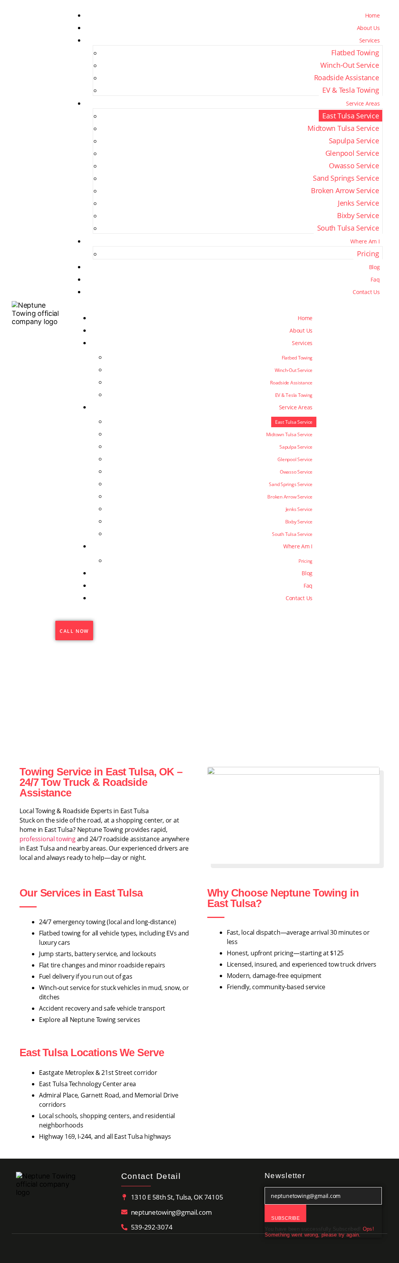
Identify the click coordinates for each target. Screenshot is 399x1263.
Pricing (368, 253)
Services (369, 40)
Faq (375, 279)
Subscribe (285, 1218)
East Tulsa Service (350, 115)
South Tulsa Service (348, 228)
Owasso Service (354, 165)
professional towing (47, 839)
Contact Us (366, 292)
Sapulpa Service (354, 140)
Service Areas (363, 103)
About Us (368, 28)
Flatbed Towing (355, 52)
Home (372, 15)
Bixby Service (358, 215)
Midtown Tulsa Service (343, 128)
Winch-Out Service (349, 65)
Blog (374, 267)
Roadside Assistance (346, 77)
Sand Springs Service (346, 178)
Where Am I (365, 241)
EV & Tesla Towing (350, 90)
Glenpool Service (352, 153)
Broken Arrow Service (345, 190)
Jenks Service (358, 203)
